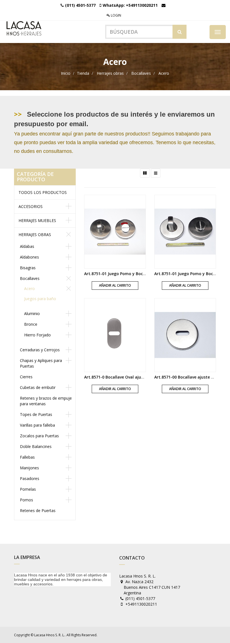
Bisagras (28, 267)
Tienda (83, 73)
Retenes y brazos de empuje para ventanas (46, 400)
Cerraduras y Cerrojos (40, 349)
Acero (163, 73)
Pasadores (29, 478)
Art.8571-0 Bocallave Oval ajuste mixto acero (128, 377)
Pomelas (28, 489)
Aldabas (27, 246)
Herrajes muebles (37, 220)
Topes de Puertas (36, 414)
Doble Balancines (36, 446)
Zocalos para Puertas (39, 435)
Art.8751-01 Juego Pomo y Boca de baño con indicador (137, 273)
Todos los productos (43, 192)
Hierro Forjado (37, 335)
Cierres (26, 376)
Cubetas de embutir (38, 387)
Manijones (29, 467)
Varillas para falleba (37, 425)
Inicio (65, 73)
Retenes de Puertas (38, 510)
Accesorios (31, 206)
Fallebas (27, 457)
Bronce (30, 324)
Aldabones (29, 257)
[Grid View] (145, 173)
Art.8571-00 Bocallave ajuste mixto (188, 377)
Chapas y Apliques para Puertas (41, 363)
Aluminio (32, 313)
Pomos (26, 499)
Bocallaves (141, 73)
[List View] (155, 173)
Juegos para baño (40, 298)
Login (115, 15)
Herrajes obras (110, 73)
